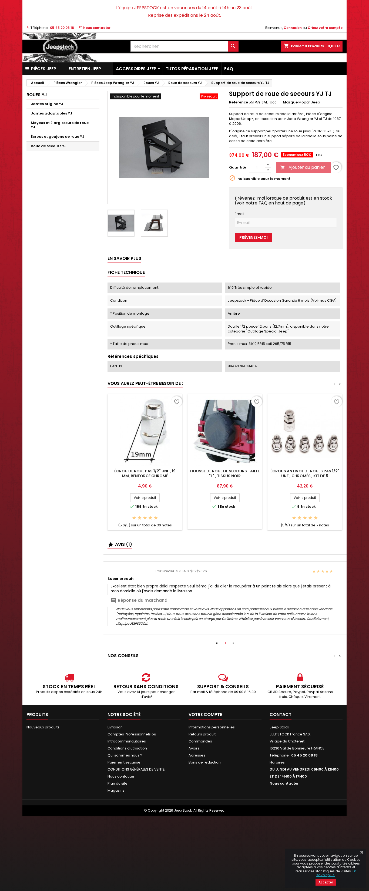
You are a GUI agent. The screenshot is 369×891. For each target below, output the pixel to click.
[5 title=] (155, 518)
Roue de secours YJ (48, 146)
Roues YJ (36, 95)
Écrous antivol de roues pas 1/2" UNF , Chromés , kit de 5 (304, 473)
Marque (290, 102)
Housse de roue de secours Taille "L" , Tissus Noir (225, 473)
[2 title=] (139, 518)
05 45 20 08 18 (62, 27)
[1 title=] (134, 518)
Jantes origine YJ (47, 103)
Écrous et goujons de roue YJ (57, 136)
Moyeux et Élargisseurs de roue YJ (60, 125)
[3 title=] (145, 518)
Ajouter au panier (302, 167)
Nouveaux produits (42, 727)
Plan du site (118, 783)
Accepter (325, 882)
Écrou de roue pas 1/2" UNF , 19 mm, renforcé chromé (145, 473)
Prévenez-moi (253, 237)
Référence (238, 102)
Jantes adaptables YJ (51, 113)
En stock (150, 506)
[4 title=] (150, 518)
